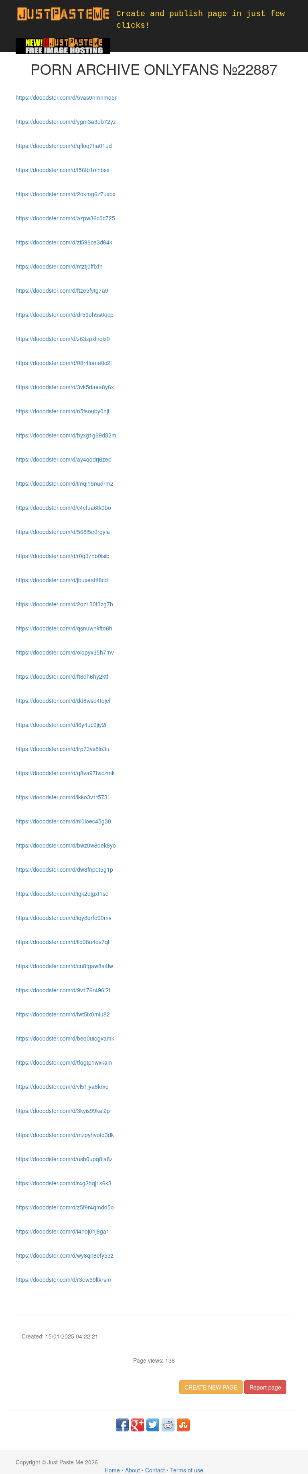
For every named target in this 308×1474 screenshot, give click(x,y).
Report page (265, 1387)
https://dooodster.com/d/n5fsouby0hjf (62, 411)
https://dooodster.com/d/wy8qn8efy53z (64, 1255)
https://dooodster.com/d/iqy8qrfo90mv (63, 918)
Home (112, 1470)
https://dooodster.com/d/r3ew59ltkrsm (63, 1279)
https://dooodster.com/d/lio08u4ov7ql (62, 942)
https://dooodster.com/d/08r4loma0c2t (64, 363)
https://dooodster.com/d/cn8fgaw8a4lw (64, 966)
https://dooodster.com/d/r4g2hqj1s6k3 (63, 1183)
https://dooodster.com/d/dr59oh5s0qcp (64, 314)
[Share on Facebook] (122, 1425)
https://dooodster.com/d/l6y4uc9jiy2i (61, 725)
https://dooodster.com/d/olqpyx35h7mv (65, 652)
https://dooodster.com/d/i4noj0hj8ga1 (62, 1231)
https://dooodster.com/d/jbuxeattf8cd (62, 580)
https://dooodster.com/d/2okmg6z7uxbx (66, 194)
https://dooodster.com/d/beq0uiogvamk (65, 1038)
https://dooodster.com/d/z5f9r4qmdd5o (65, 1207)
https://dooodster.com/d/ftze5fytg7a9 (62, 290)
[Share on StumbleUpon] (183, 1425)
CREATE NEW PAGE (210, 1387)
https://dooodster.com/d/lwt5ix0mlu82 (63, 1014)
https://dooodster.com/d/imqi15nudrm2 (64, 483)
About (132, 1470)
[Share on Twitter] (152, 1425)
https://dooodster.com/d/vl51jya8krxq (62, 1086)
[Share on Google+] (137, 1425)
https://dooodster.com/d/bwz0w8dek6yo (66, 845)
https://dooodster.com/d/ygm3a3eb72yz (66, 121)
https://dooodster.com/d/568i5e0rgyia (63, 532)
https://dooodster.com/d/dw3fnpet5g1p (64, 869)
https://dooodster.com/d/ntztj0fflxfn (59, 266)
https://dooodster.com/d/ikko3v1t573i (62, 797)
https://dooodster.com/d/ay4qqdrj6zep (63, 459)
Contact (155, 1470)
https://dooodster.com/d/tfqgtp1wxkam (64, 1062)
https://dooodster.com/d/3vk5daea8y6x (65, 387)
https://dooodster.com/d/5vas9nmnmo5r (66, 97)
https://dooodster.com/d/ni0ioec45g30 (63, 821)
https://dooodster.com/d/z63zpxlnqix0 (63, 339)
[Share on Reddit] (168, 1425)
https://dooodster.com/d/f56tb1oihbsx (62, 170)
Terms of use (186, 1470)
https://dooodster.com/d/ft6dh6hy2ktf (62, 676)
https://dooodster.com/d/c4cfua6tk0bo (63, 507)
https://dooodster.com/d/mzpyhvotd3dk (65, 1135)
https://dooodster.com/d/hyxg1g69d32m (66, 435)
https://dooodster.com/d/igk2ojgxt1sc (62, 893)
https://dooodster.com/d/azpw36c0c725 (65, 218)
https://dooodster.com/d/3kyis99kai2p (63, 1111)
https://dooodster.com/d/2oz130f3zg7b (64, 604)
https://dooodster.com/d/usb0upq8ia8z (64, 1159)
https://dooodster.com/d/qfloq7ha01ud (64, 146)
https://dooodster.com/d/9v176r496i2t (63, 990)
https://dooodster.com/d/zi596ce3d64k (64, 242)
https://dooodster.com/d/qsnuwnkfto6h (64, 628)
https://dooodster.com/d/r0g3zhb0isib (62, 556)
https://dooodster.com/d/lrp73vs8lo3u (62, 749)
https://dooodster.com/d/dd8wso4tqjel (63, 700)
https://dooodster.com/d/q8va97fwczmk (65, 773)
